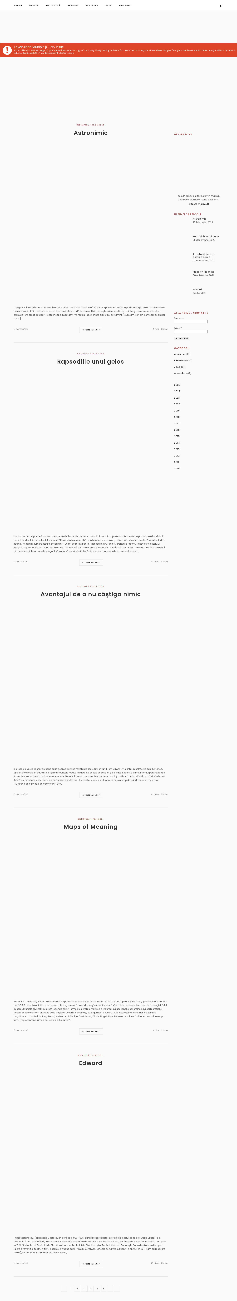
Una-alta (180, 373)
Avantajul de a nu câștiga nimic (91, 594)
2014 (177, 442)
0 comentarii (21, 329)
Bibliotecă (83, 125)
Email (178, 328)
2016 (177, 430)
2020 (177, 404)
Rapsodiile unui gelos (90, 361)
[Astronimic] (91, 221)
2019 (177, 410)
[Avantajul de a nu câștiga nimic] (91, 683)
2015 (177, 436)
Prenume (179, 318)
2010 (177, 468)
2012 (177, 455)
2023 (177, 385)
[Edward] (91, 1152)
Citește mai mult (91, 330)
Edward (90, 1063)
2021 (177, 397)
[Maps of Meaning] (91, 916)
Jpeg (177, 367)
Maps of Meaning (91, 827)
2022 (177, 391)
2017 (177, 423)
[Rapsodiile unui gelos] (91, 450)
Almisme (179, 354)
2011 (176, 462)
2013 (177, 449)
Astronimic (91, 133)
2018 (177, 417)
